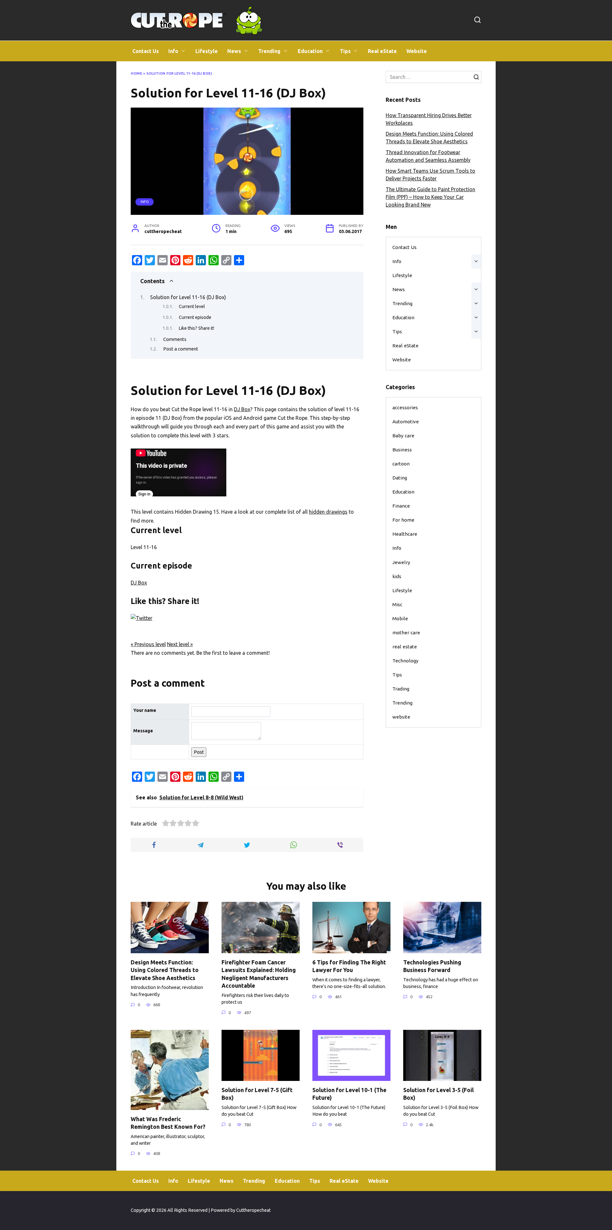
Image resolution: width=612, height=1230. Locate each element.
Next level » (180, 644)
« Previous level (148, 644)
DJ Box (242, 409)
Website (416, 51)
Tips (345, 51)
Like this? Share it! (196, 328)
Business (402, 449)
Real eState (382, 51)
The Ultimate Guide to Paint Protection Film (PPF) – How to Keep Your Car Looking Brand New (430, 197)
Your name (144, 710)
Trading (400, 688)
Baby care (403, 435)
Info (173, 51)
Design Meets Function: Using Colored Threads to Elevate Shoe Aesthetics (165, 970)
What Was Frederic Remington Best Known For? (168, 1123)
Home (136, 73)
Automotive (405, 421)
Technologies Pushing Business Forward (432, 966)
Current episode (195, 317)
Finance (401, 506)
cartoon (401, 463)
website (401, 717)
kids (396, 576)
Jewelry (401, 562)
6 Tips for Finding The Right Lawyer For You (349, 966)
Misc (397, 604)
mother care (406, 632)
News (234, 51)
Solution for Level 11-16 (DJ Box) (188, 297)
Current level (192, 306)
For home (403, 520)
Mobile (400, 618)
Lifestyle (206, 51)
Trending (269, 51)
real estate (404, 646)
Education (310, 51)
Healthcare (404, 534)
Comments (174, 339)
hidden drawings (328, 512)
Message (143, 730)
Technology (405, 660)
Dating (399, 477)
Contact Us (145, 51)
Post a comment (180, 348)
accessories (405, 407)
